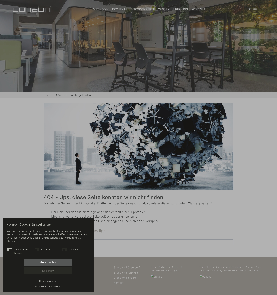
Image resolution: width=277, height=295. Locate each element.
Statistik (45, 249)
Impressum (40, 286)
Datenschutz (55, 286)
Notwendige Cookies (20, 251)
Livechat (73, 249)
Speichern (48, 271)
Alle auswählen (48, 262)
